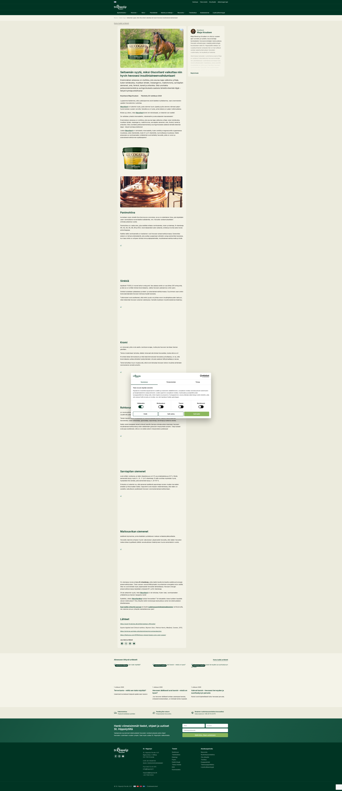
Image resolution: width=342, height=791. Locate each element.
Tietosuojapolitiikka (207, 764)
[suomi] (135, 786)
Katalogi (174, 757)
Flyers (174, 759)
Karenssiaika (176, 769)
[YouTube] (123, 756)
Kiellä (145, 414)
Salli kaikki (196, 414)
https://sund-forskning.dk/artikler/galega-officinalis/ (137, 624)
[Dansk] (138, 786)
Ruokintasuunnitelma (208, 754)
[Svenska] (144, 786)
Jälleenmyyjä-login (223, 2)
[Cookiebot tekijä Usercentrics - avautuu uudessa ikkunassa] (201, 376)
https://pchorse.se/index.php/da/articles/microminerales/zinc (141, 631)
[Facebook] (115, 756)
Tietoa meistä (203, 2)
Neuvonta (204, 752)
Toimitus (204, 759)
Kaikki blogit (122, 17)
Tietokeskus (193, 12)
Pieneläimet (153, 12)
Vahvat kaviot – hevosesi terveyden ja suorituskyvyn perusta (207, 691)
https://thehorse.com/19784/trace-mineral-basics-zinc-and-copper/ (143, 635)
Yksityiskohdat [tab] (171, 382)
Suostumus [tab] (144, 382)
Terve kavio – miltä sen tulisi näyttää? (130, 690)
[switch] (161, 406)
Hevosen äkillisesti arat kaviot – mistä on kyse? (170, 691)
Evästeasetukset (152, 786)
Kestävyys (195, 2)
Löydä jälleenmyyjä (219, 12)
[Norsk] (141, 786)
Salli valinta (171, 414)
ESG (173, 767)
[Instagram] (119, 756)
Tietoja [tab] (198, 382)
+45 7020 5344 (148, 775)
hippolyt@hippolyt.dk (150, 773)
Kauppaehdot (205, 762)
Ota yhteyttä (212, 2)
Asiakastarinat (204, 12)
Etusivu (116, 17)
